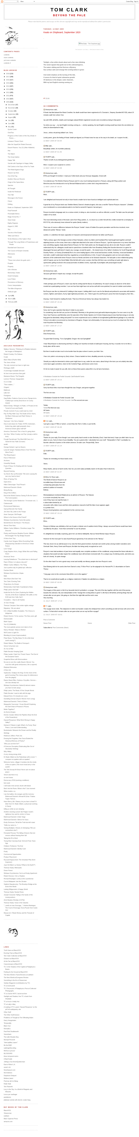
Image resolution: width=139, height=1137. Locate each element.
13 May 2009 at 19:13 (52, 380)
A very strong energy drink (12, 754)
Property (10, 266)
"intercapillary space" (11, 1042)
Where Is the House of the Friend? (15, 517)
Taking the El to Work (11, 838)
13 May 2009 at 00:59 (52, 141)
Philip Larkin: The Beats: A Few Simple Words (19, 690)
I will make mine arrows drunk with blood (17, 786)
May (9, 127)
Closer (10, 201)
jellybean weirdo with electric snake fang (17, 1100)
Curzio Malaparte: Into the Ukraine (15, 881)
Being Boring (8, 490)
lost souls (7, 783)
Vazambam (7, 1034)
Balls (5, 576)
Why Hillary (7, 751)
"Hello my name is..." (11, 825)
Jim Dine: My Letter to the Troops (15, 511)
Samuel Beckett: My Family (13, 509)
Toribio (76, 376)
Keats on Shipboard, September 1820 (61, 32)
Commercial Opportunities (12, 854)
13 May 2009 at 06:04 (52, 186)
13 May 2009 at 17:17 (52, 326)
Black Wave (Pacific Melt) (12, 360)
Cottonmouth (8, 503)
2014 (8, 86)
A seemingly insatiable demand (14, 371)
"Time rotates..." (9, 384)
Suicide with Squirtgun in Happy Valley (20, 163)
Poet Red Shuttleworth (11, 1031)
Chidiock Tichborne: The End (13, 846)
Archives (7, 460)
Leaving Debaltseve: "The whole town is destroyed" (21, 559)
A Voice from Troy (10, 538)
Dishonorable (8, 619)
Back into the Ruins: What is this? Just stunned (19, 788)
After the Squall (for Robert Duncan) (19, 144)
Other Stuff (7, 1012)
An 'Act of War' (9, 649)
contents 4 (7, 63)
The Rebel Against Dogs (16, 169)
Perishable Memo (13, 214)
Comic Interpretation (14, 285)
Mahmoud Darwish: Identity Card (15, 849)
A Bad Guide (8, 1059)
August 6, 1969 (13, 226)
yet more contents (10, 60)
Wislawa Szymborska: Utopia (13, 573)
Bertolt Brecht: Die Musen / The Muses (17, 523)
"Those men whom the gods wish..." (20, 260)
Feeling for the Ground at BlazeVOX (16, 972)
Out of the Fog (12, 176)
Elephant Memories (10, 667)
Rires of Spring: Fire (10, 479)
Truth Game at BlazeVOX (12, 950)
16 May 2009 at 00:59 (52, 582)
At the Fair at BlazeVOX (12, 961)
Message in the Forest (15, 198)
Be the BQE (8, 1045)
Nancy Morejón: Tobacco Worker (15, 630)
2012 (8, 92)
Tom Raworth (8, 1086)
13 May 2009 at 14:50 (52, 266)
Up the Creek (12, 129)
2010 (8, 99)
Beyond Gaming (9, 471)
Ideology (6, 733)
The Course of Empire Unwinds (18, 251)
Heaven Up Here (13, 173)
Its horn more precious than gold (14, 373)
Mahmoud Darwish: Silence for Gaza (16, 819)
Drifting (10, 204)
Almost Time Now (10, 525)
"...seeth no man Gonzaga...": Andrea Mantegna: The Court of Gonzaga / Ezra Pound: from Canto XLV (20, 908)
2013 (8, 89)
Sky (9, 229)
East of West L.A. (9, 1064)
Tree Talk (11, 195)
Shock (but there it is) (11, 775)
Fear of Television (9, 458)
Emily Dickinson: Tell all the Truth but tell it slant (19, 822)
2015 (8, 83)
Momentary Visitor (14, 273)
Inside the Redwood (14, 191)
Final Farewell (12, 210)
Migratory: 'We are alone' (12, 608)
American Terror (9, 556)
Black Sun (7, 1026)
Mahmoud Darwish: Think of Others (15, 701)
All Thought (11, 188)
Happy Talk (11, 160)
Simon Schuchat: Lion (11, 646)
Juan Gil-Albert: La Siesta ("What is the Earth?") (19, 865)
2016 (8, 80)
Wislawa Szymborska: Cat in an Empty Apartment (20, 873)
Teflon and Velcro (13, 236)
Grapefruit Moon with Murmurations (15, 659)
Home (90, 623)
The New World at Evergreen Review (16, 977)
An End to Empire (9, 712)
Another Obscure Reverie (16, 179)
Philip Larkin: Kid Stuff (11, 589)
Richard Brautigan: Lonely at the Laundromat (18, 879)
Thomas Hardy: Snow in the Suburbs (16, 903)
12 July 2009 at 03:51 (52, 614)
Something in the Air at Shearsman (15, 980)
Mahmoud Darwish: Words (13, 487)
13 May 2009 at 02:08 (52, 168)
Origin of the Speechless (16, 182)
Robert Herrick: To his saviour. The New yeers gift (20, 616)
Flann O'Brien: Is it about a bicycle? (15, 562)
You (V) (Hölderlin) (10, 624)
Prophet (10, 263)
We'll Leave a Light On (11, 632)
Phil (9, 151)
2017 (8, 77)
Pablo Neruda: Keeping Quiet (13, 651)
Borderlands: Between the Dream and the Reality (20, 730)
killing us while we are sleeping (14, 809)
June (10, 123)
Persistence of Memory (15, 282)
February (11, 302)
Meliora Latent (8, 1078)
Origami (6, 387)
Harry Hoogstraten (10, 1020)
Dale (47, 421)
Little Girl (7, 393)
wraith (6, 444)
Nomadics (7, 1028)
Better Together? (9, 709)
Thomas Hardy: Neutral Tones (14, 892)
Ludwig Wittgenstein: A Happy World (16, 889)
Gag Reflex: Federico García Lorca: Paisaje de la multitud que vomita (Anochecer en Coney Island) (20, 400)
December (11, 105)
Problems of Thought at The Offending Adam (18, 1017)
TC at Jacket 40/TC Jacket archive (15, 993)
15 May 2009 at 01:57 (52, 472)
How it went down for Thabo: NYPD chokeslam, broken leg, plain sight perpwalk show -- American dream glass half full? (19, 426)
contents (6, 55)
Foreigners (7, 395)
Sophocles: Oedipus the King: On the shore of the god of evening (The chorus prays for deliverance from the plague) (21, 675)
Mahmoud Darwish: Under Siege (14, 817)
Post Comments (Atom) (60, 627)
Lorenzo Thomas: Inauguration (14, 379)
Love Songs (8, 549)
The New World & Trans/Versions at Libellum (18, 975)
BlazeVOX (7, 1110)
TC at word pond (9, 986)
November (11, 108)
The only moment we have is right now (16, 365)
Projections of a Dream (11, 584)
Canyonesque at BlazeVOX (13, 964)
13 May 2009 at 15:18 (52, 302)
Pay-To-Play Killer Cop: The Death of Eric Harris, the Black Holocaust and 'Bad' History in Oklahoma (20, 416)
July (9, 120)
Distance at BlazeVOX (11, 958)
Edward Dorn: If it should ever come (16, 696)
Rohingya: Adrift (9, 368)
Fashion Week (8, 570)
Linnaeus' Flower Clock (15, 141)
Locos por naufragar (10, 1094)
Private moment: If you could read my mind (18, 411)
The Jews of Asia (9, 362)
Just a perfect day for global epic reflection (18, 567)
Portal (10, 257)
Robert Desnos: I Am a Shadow (14, 876)
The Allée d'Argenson (15, 288)
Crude (6, 357)
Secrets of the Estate (15, 232)
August (10, 117)
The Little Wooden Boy (11, 1037)
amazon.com (8, 1121)
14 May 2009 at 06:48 (52, 427)
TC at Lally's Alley (10, 1004)
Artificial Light (12, 291)
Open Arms (7, 482)
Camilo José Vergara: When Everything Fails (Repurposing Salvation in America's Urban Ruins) (19, 543)
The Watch (11, 154)
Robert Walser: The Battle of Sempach (16, 643)
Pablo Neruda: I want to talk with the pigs (17, 693)
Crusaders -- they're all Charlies (14, 600)
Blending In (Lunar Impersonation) (15, 635)
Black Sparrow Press (11, 1118)
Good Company (13, 276)
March (10, 299)
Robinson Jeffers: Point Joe (13, 736)
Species (10, 185)
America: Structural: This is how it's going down (19, 431)
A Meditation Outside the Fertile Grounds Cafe (58, 376)
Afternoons (11, 254)
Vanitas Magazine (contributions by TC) (17, 983)
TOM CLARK (69, 9)
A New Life (7, 670)
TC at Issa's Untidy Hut (11, 1001)
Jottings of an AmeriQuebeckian (14, 1062)
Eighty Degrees (13, 223)
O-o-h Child (7, 382)
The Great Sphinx (13, 157)
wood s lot (7, 1067)
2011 (8, 95)
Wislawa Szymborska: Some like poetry (17, 520)
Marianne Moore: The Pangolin (14, 376)
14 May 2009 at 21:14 (52, 446)
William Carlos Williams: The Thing (15, 565)
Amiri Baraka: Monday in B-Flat (14, 900)
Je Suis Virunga (9, 603)
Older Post (131, 623)
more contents (8, 57)
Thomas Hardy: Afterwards (13, 868)
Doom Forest (8, 870)
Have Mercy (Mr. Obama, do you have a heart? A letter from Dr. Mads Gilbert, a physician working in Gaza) (20, 804)
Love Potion (12, 279)
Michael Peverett (9, 1040)
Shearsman (7, 1113)
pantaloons (7, 1097)
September (12, 114)
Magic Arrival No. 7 (14, 217)
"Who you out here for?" (11, 743)
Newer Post (47, 623)
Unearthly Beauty (9, 463)
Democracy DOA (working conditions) (16, 780)
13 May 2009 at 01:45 (52, 152)
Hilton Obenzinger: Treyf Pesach (14, 484)
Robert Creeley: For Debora (13, 354)
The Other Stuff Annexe (11, 1015)
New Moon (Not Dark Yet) (12, 578)
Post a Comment (49, 620)
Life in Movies (12, 269)
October (11, 111)
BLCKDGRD (8, 1053)
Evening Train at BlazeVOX (13, 953)
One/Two (11, 132)
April (9, 295)
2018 (8, 73)
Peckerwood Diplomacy (12, 506)
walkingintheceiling (10, 1048)
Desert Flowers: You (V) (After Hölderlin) (21, 147)
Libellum (6, 1116)
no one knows (8, 777)
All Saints (81, 376)
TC (46, 606)
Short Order (12, 220)
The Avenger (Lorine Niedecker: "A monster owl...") (20, 500)
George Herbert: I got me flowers (15, 447)
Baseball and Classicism (16, 247)
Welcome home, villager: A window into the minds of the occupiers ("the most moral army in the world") (20, 764)
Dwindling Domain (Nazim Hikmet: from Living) (19, 699)
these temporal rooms (11, 1056)
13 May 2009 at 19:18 (52, 416)
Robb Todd (7, 1084)
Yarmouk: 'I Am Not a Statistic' (14, 421)
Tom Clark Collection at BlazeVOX (15, 956)
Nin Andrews (8, 1073)
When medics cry (9, 791)
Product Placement (10, 857)
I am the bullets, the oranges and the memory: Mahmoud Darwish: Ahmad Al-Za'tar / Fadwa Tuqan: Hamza (19, 796)
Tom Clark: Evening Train (12, 581)
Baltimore (7, 390)
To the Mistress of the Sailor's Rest (19, 239)
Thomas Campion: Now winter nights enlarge (19, 605)
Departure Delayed (10, 1075)
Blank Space (8, 621)
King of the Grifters (10, 493)
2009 (8, 102)
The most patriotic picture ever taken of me (18, 627)
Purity (6, 851)
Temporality (7, 1023)
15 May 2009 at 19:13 (52, 513)
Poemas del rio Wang (11, 1081)
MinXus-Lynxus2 (9, 1051)
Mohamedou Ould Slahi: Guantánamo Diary (18, 587)
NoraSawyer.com (9, 1070)
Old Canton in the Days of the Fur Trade (21, 166)
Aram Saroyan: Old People (13, 514)
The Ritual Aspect (9, 455)
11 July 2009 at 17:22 (52, 601)
